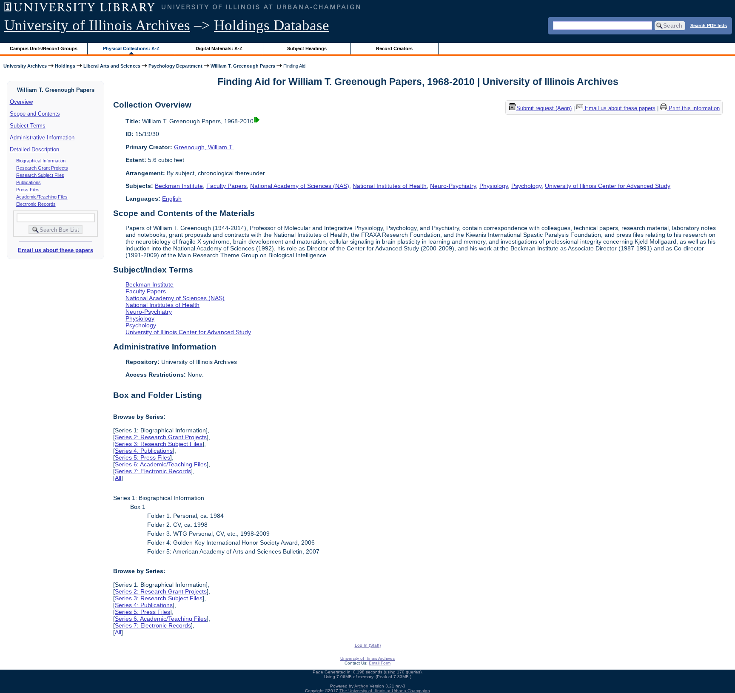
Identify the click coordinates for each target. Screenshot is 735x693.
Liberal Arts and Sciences (111, 65)
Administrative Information (42, 137)
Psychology (526, 185)
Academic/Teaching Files (42, 196)
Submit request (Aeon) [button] (544, 108)
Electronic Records (36, 204)
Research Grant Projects (42, 167)
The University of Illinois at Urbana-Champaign (384, 690)
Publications (28, 182)
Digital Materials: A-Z (219, 48)
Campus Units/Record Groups (43, 48)
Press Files (28, 189)
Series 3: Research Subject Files (158, 443)
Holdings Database (271, 25)
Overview (21, 102)
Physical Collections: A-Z (131, 48)
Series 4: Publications (144, 450)
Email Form (379, 663)
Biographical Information (41, 160)
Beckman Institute (179, 185)
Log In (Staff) (368, 645)
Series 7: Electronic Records (153, 471)
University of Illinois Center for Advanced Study (607, 185)
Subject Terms (28, 125)
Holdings (65, 65)
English (172, 198)
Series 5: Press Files (142, 457)
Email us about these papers (55, 250)
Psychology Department (175, 65)
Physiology (493, 185)
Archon (361, 686)
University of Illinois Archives (97, 25)
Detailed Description (34, 149)
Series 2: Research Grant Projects (161, 437)
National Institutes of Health (390, 185)
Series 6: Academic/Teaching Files (161, 464)
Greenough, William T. (204, 147)
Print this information (693, 108)
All (118, 477)
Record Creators (394, 48)
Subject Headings (307, 48)
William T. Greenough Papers (243, 65)
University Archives (25, 65)
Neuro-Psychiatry (453, 185)
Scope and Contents (35, 114)
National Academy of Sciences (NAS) (299, 185)
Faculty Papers (226, 185)
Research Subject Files (40, 175)
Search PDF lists (708, 25)
